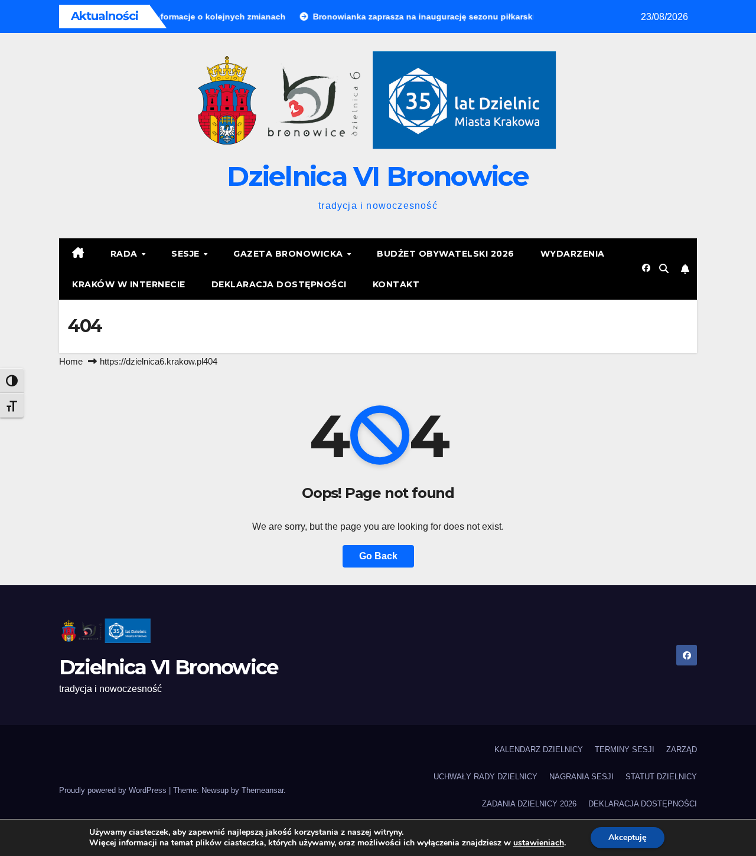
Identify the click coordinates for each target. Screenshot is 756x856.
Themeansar (263, 790)
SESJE (186, 253)
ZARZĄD (681, 749)
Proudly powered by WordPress (114, 790)
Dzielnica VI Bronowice (378, 176)
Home (71, 361)
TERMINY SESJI (624, 749)
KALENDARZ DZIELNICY (538, 749)
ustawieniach (538, 843)
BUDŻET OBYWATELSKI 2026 (445, 253)
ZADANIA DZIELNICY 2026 (529, 803)
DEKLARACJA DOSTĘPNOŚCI (279, 284)
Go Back (378, 556)
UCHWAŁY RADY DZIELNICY (485, 776)
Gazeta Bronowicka (289, 253)
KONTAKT (396, 284)
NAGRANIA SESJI (581, 776)
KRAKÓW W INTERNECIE (128, 284)
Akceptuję (627, 837)
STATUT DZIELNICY (661, 776)
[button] (664, 269)
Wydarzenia (572, 253)
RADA (125, 253)
